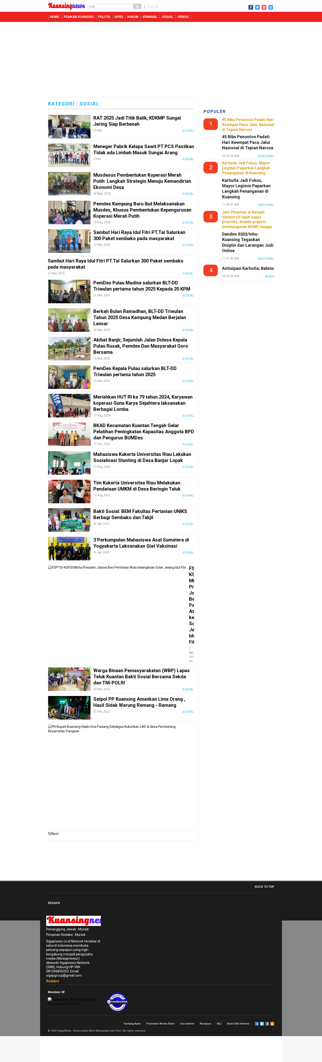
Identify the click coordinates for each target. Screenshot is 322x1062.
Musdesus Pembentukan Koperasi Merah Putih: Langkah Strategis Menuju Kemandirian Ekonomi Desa (142, 181)
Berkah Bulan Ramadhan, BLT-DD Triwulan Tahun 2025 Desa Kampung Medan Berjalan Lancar (139, 317)
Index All (152, 6)
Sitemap (267, 1024)
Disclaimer (187, 1023)
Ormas (183, 17)
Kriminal (150, 17)
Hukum (132, 17)
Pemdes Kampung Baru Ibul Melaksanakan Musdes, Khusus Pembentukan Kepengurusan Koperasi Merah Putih (142, 210)
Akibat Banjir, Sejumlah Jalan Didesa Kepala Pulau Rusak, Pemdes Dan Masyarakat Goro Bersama (140, 346)
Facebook (257, 1024)
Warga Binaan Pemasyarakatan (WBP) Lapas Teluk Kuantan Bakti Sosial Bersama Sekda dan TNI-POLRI (141, 677)
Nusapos (205, 1023)
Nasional (266, 156)
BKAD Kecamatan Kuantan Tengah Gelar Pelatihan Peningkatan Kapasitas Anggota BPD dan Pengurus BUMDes (143, 432)
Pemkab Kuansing (79, 17)
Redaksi (52, 981)
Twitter (262, 1024)
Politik (104, 17)
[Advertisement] (161, 59)
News (269, 276)
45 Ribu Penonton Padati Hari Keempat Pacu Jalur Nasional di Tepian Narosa (247, 142)
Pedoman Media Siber (160, 1023)
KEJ (219, 1023)
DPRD (119, 17)
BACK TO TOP (264, 886)
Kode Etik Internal (238, 1023)
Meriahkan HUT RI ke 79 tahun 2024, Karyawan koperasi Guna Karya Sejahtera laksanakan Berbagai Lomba (143, 403)
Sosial (167, 17)
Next (55, 834)
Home (54, 17)
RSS (272, 1024)
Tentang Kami (132, 1023)
